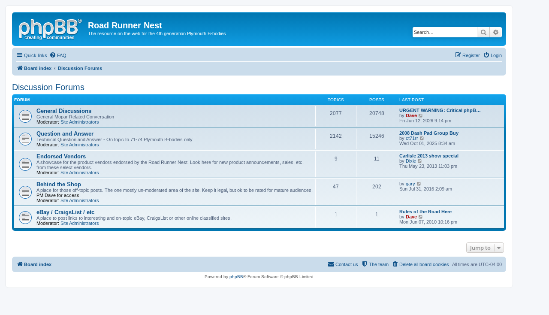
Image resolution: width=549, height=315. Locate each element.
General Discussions (63, 111)
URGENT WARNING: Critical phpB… (440, 110)
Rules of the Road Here (425, 211)
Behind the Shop (58, 184)
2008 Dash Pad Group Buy (429, 133)
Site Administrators (79, 121)
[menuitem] (57, 55)
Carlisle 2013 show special (429, 155)
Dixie (411, 161)
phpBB (236, 276)
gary (410, 183)
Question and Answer (65, 133)
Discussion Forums (48, 87)
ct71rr (412, 138)
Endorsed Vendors (61, 156)
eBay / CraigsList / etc (65, 212)
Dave (411, 115)
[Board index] (51, 28)
